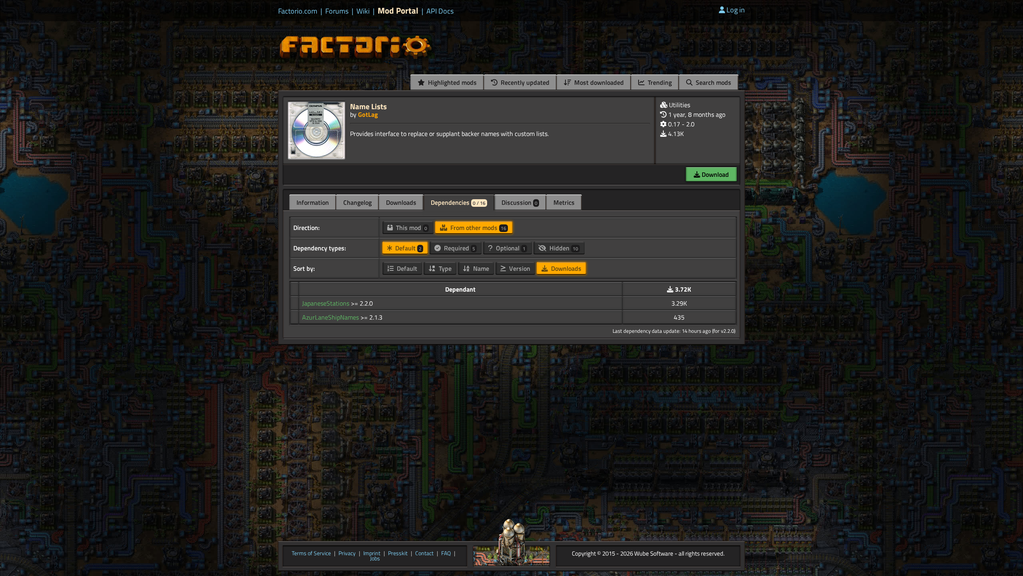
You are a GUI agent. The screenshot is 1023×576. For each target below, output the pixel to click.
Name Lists (368, 106)
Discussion (519, 202)
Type (444, 268)
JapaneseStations (326, 303)
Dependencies (458, 202)
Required (458, 248)
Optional (509, 248)
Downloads (401, 202)
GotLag (368, 114)
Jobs (375, 559)
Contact (424, 553)
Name (480, 268)
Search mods (712, 82)
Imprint (371, 553)
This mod (410, 227)
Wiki (363, 11)
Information (313, 202)
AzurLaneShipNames (331, 317)
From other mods (477, 227)
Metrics (564, 202)
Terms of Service (311, 553)
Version (519, 268)
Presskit (398, 553)
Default (408, 248)
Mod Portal (398, 10)
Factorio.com (297, 11)
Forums (336, 11)
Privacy (347, 553)
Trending (659, 82)
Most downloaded (598, 82)
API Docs (440, 11)
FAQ (446, 553)
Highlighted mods (451, 82)
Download (714, 174)
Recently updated (524, 82)
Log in (735, 9)
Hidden (563, 248)
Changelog (357, 202)
